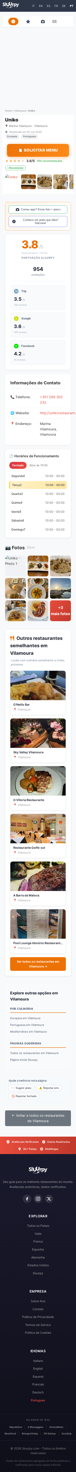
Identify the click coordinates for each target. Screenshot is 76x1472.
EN (41, 6)
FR (56, 6)
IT (33, 6)
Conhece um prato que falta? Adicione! (40, 221)
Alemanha (38, 1257)
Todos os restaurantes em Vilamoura (34, 1053)
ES (48, 6)
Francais (38, 1384)
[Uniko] (12, 181)
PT (71, 6)
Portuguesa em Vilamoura (27, 1025)
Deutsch (38, 1392)
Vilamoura (20, 110)
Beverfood (10, 1433)
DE (64, 6)
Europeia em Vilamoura (25, 1018)
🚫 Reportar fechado (24, 1096)
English (38, 1368)
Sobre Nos (38, 1301)
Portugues (38, 1400)
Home (8, 110)
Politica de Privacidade (38, 1317)
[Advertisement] (38, 67)
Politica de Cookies (38, 1332)
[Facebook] (27, 1199)
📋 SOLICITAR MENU (38, 150)
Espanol (38, 1376)
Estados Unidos (38, 1265)
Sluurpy (38, 1273)
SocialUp (67, 1433)
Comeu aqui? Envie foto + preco (40, 209)
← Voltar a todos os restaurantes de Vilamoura (38, 1118)
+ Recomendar (15, 168)
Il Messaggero (35, 1427)
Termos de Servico (38, 1325)
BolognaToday (30, 1433)
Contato (38, 1309)
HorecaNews (56, 1427)
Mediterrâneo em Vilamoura (28, 1031)
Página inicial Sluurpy (24, 1059)
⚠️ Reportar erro (49, 1088)
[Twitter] (49, 1199)
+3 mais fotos (60, 610)
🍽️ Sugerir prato (21, 1088)
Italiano (38, 1361)
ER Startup (50, 1433)
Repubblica (16, 1427)
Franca (38, 1241)
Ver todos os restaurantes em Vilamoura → (38, 964)
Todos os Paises (38, 1225)
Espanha (38, 1249)
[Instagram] (38, 1199)
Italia (38, 1233)
